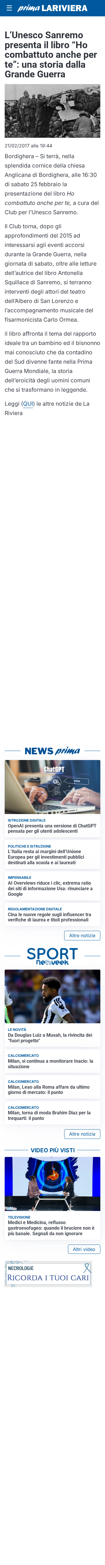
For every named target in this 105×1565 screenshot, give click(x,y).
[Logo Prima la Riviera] (53, 8)
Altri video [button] (84, 1249)
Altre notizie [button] (82, 935)
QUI (28, 403)
